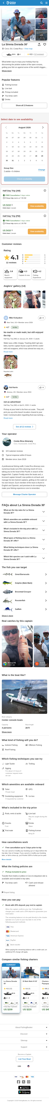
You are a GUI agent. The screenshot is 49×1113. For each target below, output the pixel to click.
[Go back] (4, 2)
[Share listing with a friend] (39, 44)
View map (28, 49)
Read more (8, 352)
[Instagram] (28, 1082)
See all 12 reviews (23, 427)
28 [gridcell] (36, 156)
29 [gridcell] (42, 156)
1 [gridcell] (18, 160)
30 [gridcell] (7, 160)
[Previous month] (42, 127)
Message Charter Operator (24, 494)
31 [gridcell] (13, 160)
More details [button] (6, 859)
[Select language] (28, 1066)
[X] (23, 1082)
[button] (24, 170)
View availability (37, 206)
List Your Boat (24, 1059)
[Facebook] (18, 1082)
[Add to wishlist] (44, 44)
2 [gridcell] (24, 160)
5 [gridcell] (42, 160)
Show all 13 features (24, 105)
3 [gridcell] (30, 160)
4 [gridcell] (36, 160)
